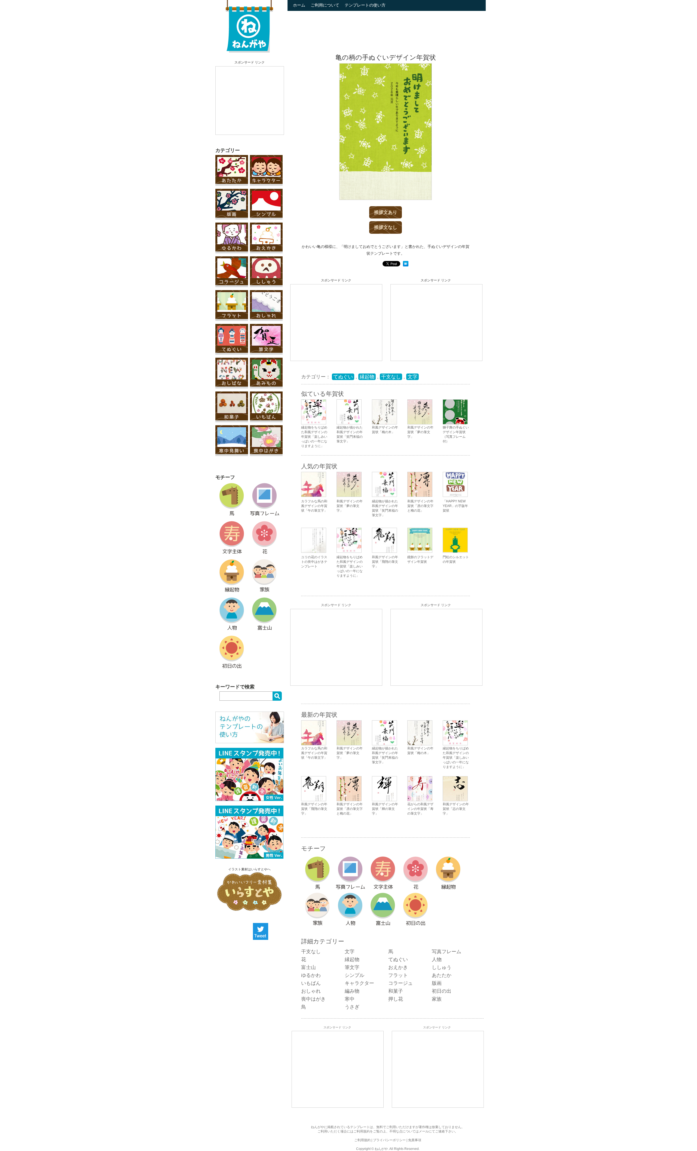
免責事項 (414, 1140)
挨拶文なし (385, 227)
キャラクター (359, 983)
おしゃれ (311, 991)
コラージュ (400, 983)
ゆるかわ (311, 975)
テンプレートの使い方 (365, 5)
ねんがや (381, 1149)
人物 (437, 959)
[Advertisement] (250, 100)
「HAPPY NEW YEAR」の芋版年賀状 (455, 505)
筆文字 (352, 967)
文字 (412, 376)
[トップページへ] (249, 51)
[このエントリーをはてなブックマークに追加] (405, 265)
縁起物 (367, 376)
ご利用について (325, 5)
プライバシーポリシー (389, 1140)
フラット (398, 975)
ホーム (299, 5)
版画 (437, 983)
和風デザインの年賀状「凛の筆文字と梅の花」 (420, 505)
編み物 (352, 991)
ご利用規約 (361, 1131)
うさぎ (352, 1007)
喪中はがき (313, 999)
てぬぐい (343, 376)
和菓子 (395, 991)
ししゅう (441, 967)
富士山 (308, 967)
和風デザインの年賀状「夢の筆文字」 (350, 505)
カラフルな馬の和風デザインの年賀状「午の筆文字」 (314, 505)
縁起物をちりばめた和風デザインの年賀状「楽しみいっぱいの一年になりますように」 (350, 566)
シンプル (354, 975)
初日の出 (441, 991)
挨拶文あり (385, 212)
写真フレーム (446, 951)
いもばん (311, 983)
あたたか (441, 975)
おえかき (398, 967)
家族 (437, 999)
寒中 (349, 999)
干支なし (391, 376)
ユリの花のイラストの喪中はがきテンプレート (314, 561)
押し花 (395, 999)
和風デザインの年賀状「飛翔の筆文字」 (385, 561)
